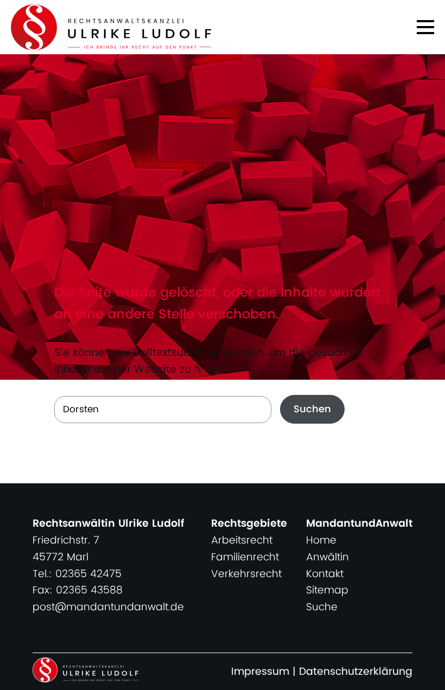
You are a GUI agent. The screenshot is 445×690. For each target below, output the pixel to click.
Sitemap (327, 590)
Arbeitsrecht (241, 540)
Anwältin (327, 557)
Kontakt (325, 574)
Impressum (260, 671)
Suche (322, 607)
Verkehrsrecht (246, 574)
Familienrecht (245, 557)
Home (321, 540)
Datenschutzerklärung (355, 671)
